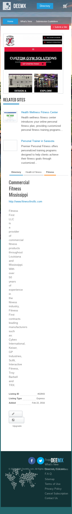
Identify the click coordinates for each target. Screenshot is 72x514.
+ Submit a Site (60, 27)
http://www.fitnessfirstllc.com (25, 201)
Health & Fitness (34, 172)
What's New (26, 21)
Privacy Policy (53, 488)
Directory (45, 5)
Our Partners (24, 27)
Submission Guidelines (47, 21)
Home (10, 21)
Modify (15, 414)
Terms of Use (52, 483)
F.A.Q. (8, 27)
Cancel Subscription (56, 493)
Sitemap (49, 479)
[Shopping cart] (65, 6)
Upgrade (16, 420)
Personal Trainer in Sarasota (37, 141)
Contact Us (51, 498)
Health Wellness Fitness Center (39, 112)
